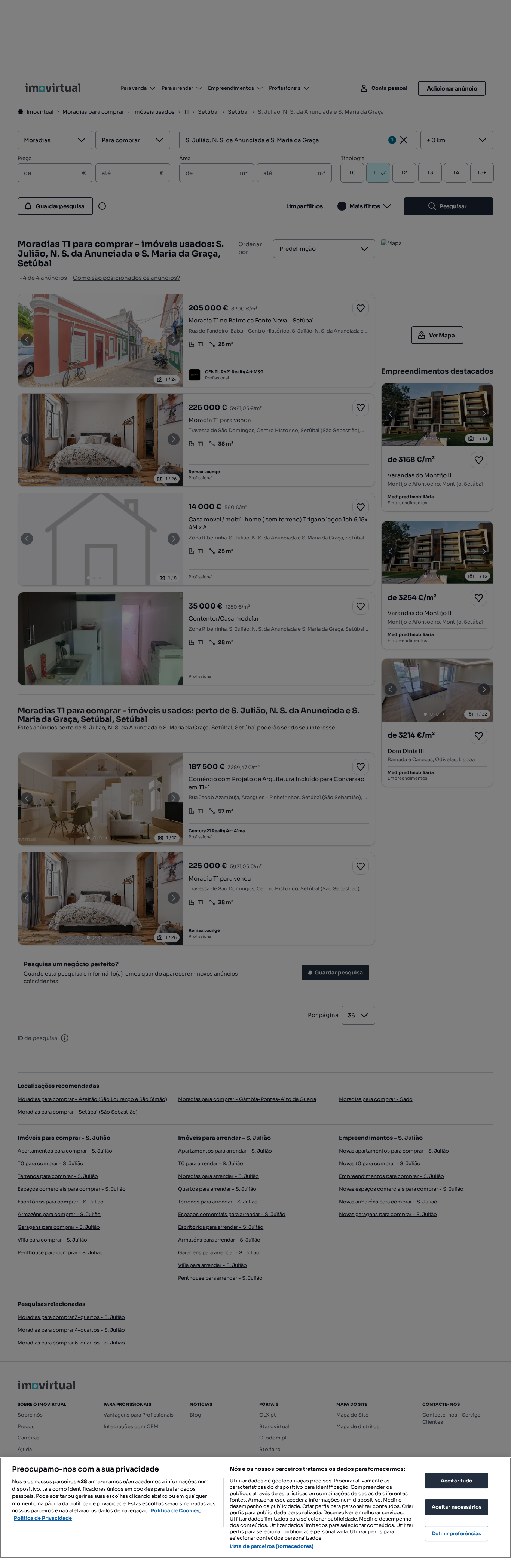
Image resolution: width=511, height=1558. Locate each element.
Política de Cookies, (176, 1511)
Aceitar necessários (456, 1507)
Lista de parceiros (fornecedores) (271, 1546)
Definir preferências (456, 1533)
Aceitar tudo (457, 1481)
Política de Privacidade (43, 1518)
